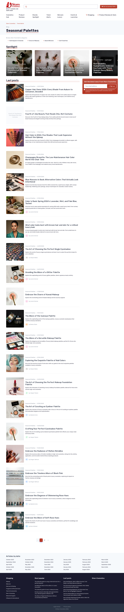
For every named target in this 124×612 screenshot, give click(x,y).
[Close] (95, 301)
